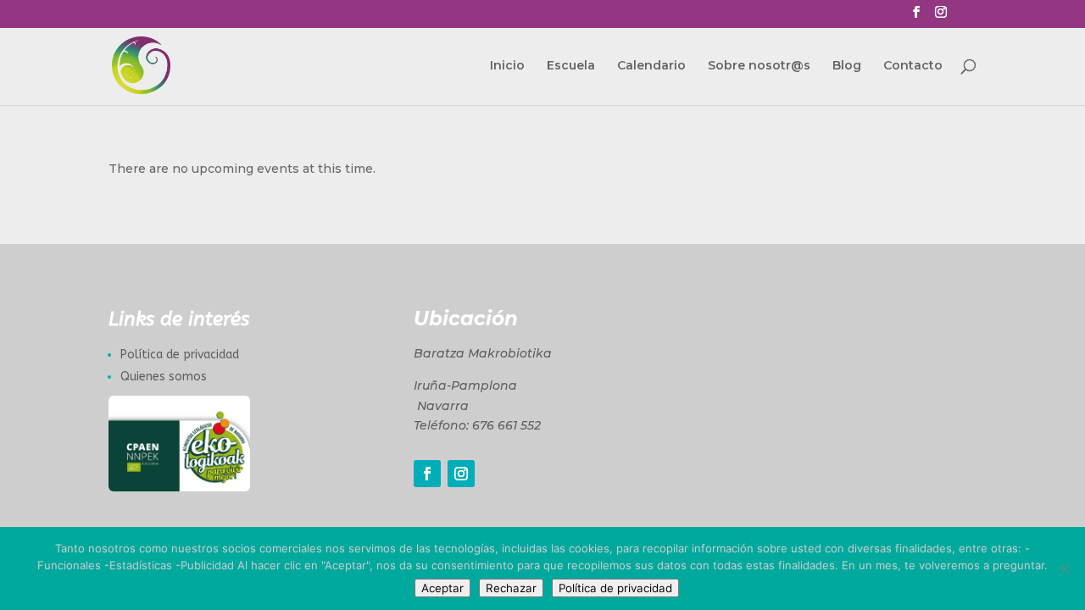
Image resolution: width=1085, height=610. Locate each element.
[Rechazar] (1063, 568)
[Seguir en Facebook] (427, 473)
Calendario (651, 66)
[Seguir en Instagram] (461, 473)
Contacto (913, 66)
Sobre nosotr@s (759, 66)
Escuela (571, 66)
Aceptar (442, 588)
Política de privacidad (179, 354)
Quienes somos (163, 376)
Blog (846, 66)
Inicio (507, 66)
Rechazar (511, 588)
